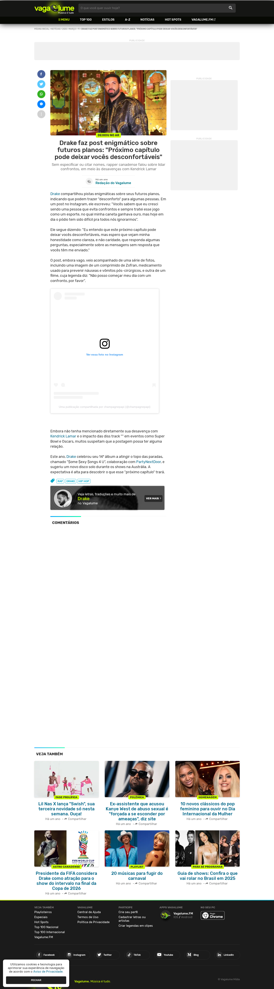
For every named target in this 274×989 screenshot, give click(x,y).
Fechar (36, 980)
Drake (55, 194)
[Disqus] (108, 583)
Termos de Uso (87, 917)
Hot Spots (173, 19)
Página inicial (41, 29)
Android (186, 917)
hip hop (83, 481)
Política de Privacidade (93, 922)
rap (60, 481)
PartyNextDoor (148, 462)
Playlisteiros (43, 912)
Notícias (147, 19)
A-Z (127, 19)
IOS (176, 917)
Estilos (108, 19)
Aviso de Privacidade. (48, 971)
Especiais (41, 917)
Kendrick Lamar (63, 436)
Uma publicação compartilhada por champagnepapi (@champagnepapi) (104, 406)
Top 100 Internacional (49, 932)
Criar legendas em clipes (136, 926)
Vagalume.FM (202, 19)
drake (70, 481)
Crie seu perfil (128, 912)
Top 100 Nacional (46, 927)
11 (78, 29)
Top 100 (86, 19)
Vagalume (54, 8)
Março (72, 29)
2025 (64, 29)
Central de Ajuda (89, 912)
